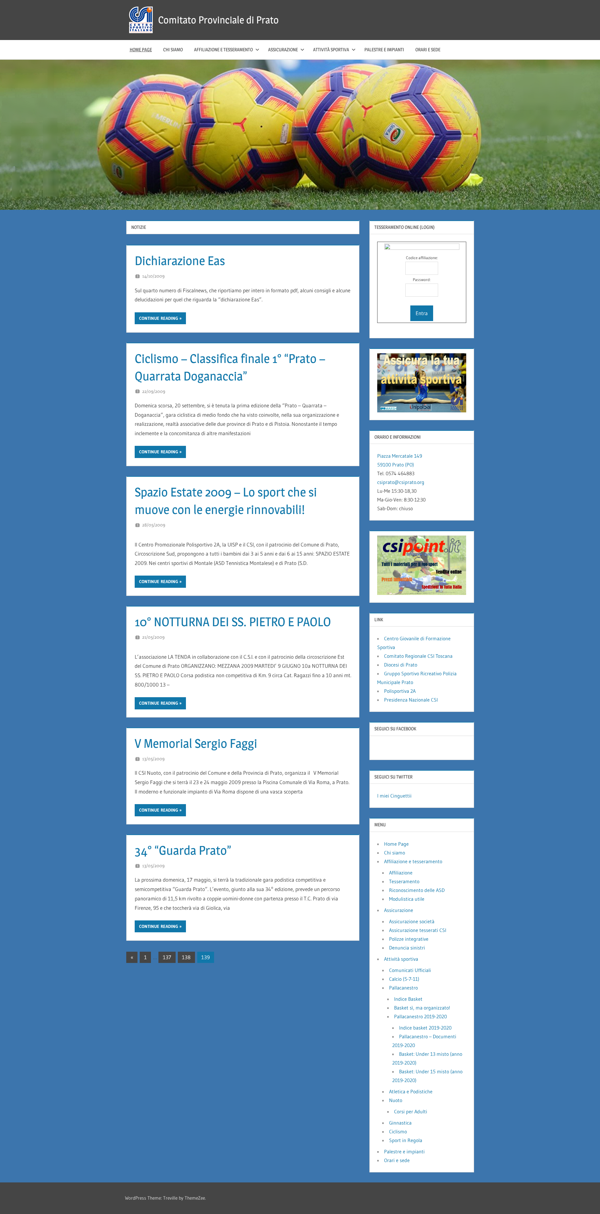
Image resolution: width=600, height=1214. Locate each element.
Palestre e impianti (384, 50)
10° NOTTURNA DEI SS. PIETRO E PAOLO (233, 621)
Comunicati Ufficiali (410, 970)
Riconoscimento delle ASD (417, 890)
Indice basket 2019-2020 (425, 1028)
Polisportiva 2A (400, 691)
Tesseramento (404, 881)
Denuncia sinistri (407, 948)
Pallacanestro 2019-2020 (420, 1016)
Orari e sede (427, 50)
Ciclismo (398, 1131)
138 (186, 957)
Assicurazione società (411, 921)
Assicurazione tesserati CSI (417, 930)
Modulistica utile (406, 899)
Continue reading (158, 318)
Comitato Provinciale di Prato (218, 20)
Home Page (141, 50)
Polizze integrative (408, 939)
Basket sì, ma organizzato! (422, 1008)
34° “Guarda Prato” (183, 850)
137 (167, 957)
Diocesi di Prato (400, 665)
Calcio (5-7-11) (404, 979)
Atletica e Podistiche (410, 1091)
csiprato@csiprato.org (400, 482)
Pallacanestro (403, 988)
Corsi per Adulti (410, 1111)
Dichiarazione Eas (180, 260)
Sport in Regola (405, 1140)
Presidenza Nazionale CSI (411, 700)
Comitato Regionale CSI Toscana (418, 656)
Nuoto (395, 1100)
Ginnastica (400, 1123)
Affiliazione (400, 872)
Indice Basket (408, 999)
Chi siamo (173, 50)
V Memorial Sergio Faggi (196, 743)
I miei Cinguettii (394, 796)
